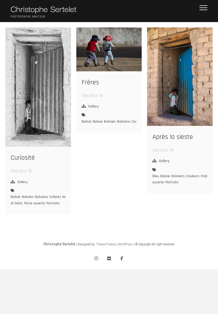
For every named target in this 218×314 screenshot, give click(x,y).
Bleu (155, 176)
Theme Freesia (106, 244)
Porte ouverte (34, 203)
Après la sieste (172, 137)
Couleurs (192, 176)
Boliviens (41, 197)
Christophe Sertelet (44, 8)
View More (20, 170)
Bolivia (86, 121)
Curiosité (23, 157)
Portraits (53, 203)
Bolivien (27, 197)
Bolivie (15, 197)
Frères (90, 82)
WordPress (125, 244)
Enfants (55, 197)
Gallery (22, 182)
